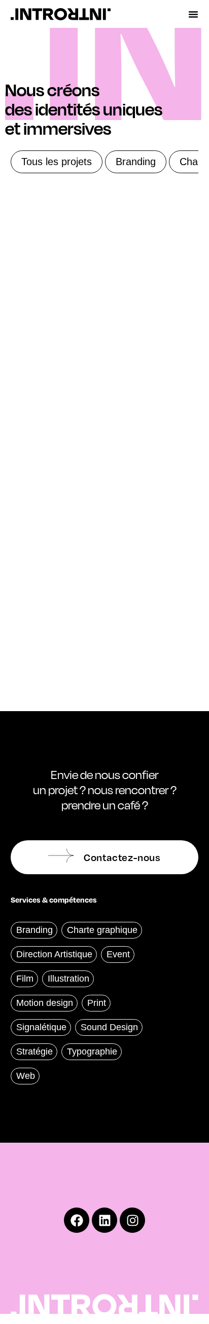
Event (118, 954)
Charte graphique (102, 930)
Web (25, 1076)
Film (24, 978)
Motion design (44, 1003)
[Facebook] (76, 1220)
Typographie (92, 1051)
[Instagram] (132, 1220)
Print (96, 1003)
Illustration (68, 978)
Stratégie (34, 1051)
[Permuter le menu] (193, 14)
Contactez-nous (122, 857)
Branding (136, 161)
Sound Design (109, 1027)
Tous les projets (56, 161)
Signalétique (41, 1027)
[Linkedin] (104, 1220)
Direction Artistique (54, 954)
